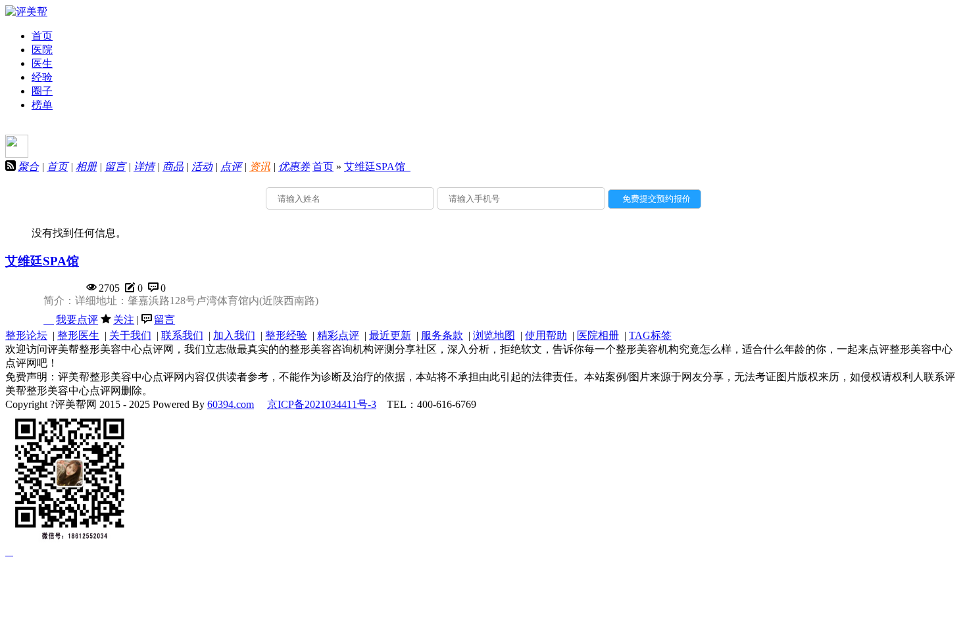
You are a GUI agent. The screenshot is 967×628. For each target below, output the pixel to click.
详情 (144, 166)
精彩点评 (338, 335)
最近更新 (390, 335)
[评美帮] (26, 11)
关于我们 (130, 335)
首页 (42, 35)
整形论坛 (26, 335)
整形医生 (78, 335)
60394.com (230, 404)
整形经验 (286, 335)
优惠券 (294, 166)
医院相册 (598, 335)
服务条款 (442, 335)
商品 (173, 166)
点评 (230, 166)
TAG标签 (650, 335)
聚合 (28, 166)
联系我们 (182, 335)
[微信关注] (9, 551)
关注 (123, 319)
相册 (86, 166)
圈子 (42, 91)
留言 (115, 166)
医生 (42, 63)
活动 (201, 166)
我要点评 (77, 319)
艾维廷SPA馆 (377, 166)
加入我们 (234, 335)
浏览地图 (494, 335)
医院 (42, 49)
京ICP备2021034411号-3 (321, 404)
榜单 (42, 104)
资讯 (259, 166)
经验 (42, 77)
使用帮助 (546, 335)
